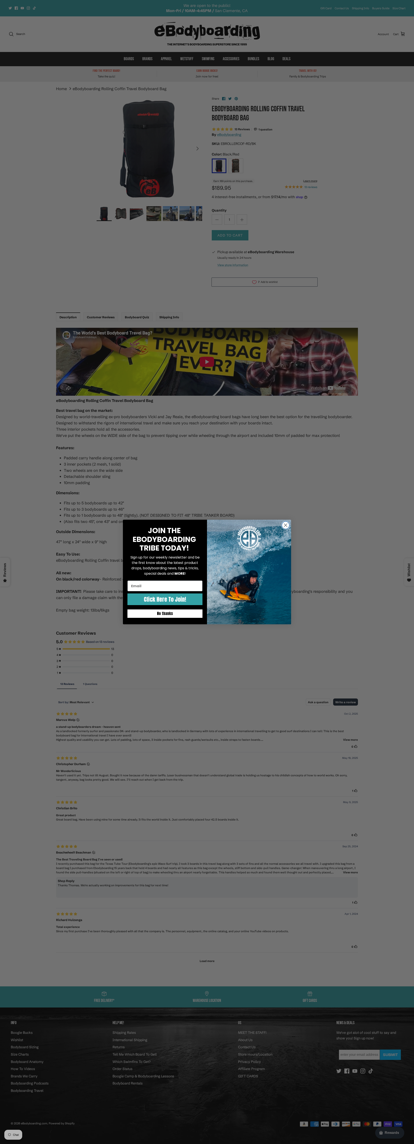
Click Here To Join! (165, 599)
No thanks (165, 613)
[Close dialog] (285, 525)
